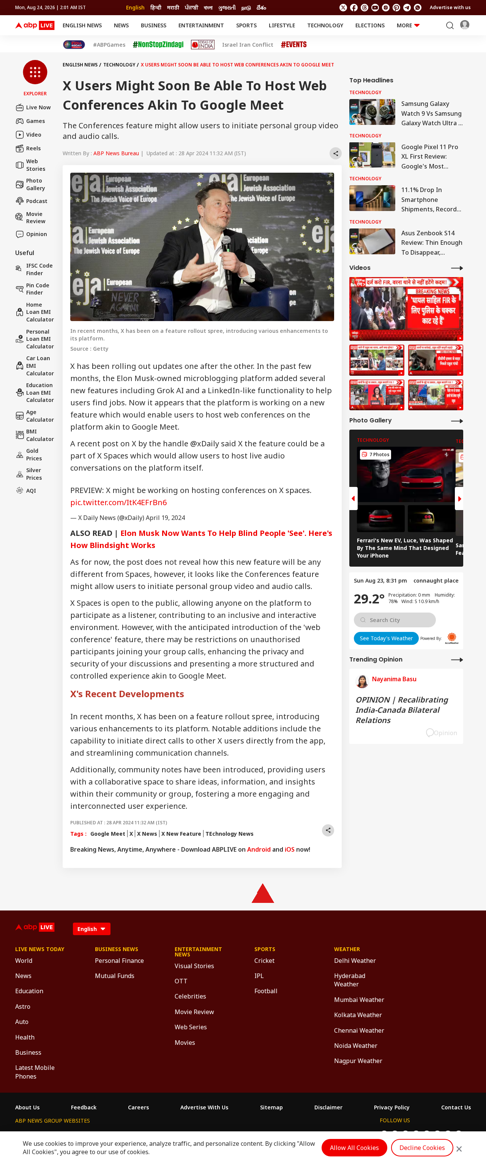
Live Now (38, 107)
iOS (290, 849)
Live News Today (39, 949)
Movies (185, 1042)
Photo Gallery (35, 184)
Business (153, 25)
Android (259, 849)
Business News (116, 949)
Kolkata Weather (358, 1015)
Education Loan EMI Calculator (40, 392)
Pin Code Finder (37, 288)
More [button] (404, 25)
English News (82, 25)
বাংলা (208, 7)
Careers (138, 1107)
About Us (27, 1107)
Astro (22, 1006)
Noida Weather (355, 1045)
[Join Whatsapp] (417, 7)
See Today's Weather (386, 637)
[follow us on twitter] (343, 7)
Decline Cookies (422, 1148)
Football (266, 991)
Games (35, 120)
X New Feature (181, 833)
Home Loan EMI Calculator (40, 312)
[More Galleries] (457, 421)
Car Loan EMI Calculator (40, 365)
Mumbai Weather (359, 999)
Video (33, 134)
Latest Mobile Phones (35, 1071)
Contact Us (456, 1107)
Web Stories (35, 165)
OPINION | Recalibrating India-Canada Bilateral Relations (401, 709)
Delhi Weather (355, 960)
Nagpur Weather (358, 1061)
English (135, 7)
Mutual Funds (114, 976)
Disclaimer (328, 1107)
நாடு (246, 7)
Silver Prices (34, 473)
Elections (370, 25)
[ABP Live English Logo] (35, 25)
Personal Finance (119, 960)
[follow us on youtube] (375, 7)
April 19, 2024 (165, 517)
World (23, 960)
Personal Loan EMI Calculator (40, 339)
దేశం (261, 7)
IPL (259, 976)
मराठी (173, 7)
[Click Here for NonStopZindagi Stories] (158, 44)
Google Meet (107, 833)
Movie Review (36, 217)
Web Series (191, 1027)
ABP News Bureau (116, 153)
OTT (181, 981)
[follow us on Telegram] (407, 7)
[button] (35, 78)
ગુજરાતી (227, 7)
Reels (33, 148)
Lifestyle (282, 25)
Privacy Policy (392, 1107)
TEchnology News (229, 833)
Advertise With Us (204, 1107)
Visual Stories (194, 966)
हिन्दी (155, 7)
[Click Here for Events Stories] (294, 44)
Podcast (36, 201)
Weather (347, 949)
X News (147, 833)
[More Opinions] (457, 659)
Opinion (36, 234)
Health (25, 1037)
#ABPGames (109, 44)
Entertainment (201, 25)
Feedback (83, 1107)
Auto (21, 1022)
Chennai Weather (359, 1030)
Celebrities (190, 996)
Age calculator (40, 415)
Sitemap (271, 1107)
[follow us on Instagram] (385, 7)
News (121, 25)
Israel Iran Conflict (247, 44)
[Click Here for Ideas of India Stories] (203, 44)
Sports (246, 25)
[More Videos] (457, 268)
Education (29, 991)
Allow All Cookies (354, 1148)
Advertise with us (450, 7)
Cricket (264, 960)
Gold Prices (34, 454)
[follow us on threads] (364, 7)
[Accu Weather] (452, 638)
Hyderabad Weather (349, 980)
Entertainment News (198, 952)
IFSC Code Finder (39, 269)
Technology (325, 25)
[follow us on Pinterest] (396, 7)
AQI (31, 490)
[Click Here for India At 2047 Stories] (74, 44)
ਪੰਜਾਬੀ (191, 7)
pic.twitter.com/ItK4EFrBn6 (118, 502)
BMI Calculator (40, 435)
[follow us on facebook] (353, 7)
